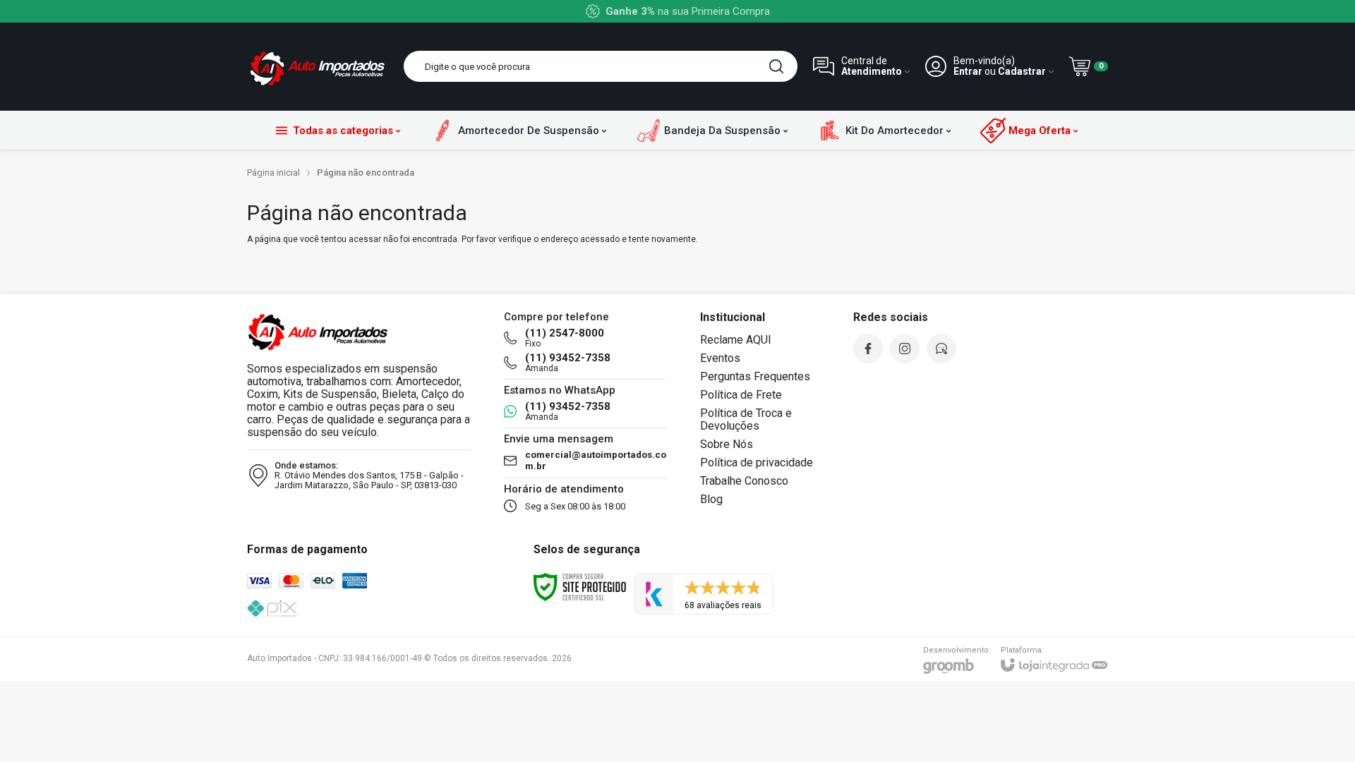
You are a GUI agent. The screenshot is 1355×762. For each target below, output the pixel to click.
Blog (711, 499)
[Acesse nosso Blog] (941, 348)
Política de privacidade (756, 462)
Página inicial (273, 172)
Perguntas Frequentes (755, 376)
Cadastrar (1022, 71)
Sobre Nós (726, 444)
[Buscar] (776, 66)
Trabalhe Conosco (744, 481)
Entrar (967, 71)
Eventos (720, 358)
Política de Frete (741, 394)
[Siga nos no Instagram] (905, 348)
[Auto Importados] (317, 66)
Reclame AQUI (735, 339)
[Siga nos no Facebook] (868, 348)
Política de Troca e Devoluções (746, 419)
